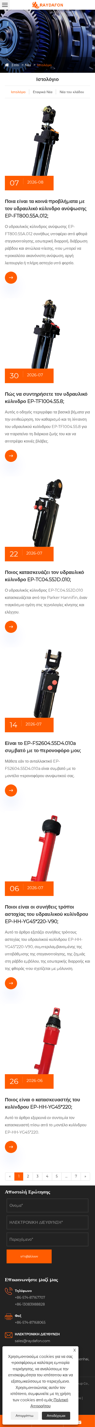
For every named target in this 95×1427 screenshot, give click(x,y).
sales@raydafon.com (32, 1341)
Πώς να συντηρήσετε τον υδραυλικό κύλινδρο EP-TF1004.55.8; (46, 397)
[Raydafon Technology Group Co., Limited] (47, 5)
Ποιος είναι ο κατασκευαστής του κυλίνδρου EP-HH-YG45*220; (42, 1103)
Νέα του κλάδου (72, 92)
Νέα (28, 65)
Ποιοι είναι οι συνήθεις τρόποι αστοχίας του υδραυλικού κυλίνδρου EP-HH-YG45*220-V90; (46, 914)
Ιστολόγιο (44, 65)
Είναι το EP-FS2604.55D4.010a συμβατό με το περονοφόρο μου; (43, 746)
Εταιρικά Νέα (42, 92)
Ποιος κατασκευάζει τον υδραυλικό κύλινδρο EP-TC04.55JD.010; (44, 575)
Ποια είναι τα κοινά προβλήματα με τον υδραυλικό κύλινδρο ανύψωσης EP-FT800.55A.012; (45, 208)
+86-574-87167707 (30, 1297)
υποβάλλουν (29, 1256)
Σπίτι (15, 65)
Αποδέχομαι (56, 1415)
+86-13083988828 (30, 1304)
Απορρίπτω (24, 1415)
